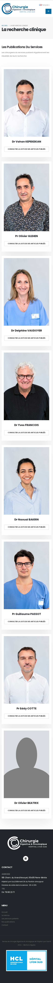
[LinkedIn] (25, 858)
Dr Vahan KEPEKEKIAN (26, 141)
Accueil (5, 26)
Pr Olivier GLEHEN (26, 236)
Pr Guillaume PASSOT (26, 614)
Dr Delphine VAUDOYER (26, 330)
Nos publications (8, 922)
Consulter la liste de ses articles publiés (26, 149)
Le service (5, 915)
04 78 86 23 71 (8, 892)
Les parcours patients (10, 919)
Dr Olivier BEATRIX (26, 803)
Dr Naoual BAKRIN (26, 519)
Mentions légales (29, 945)
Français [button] (45, 5)
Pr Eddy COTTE (26, 708)
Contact (5, 925)
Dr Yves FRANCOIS (26, 425)
